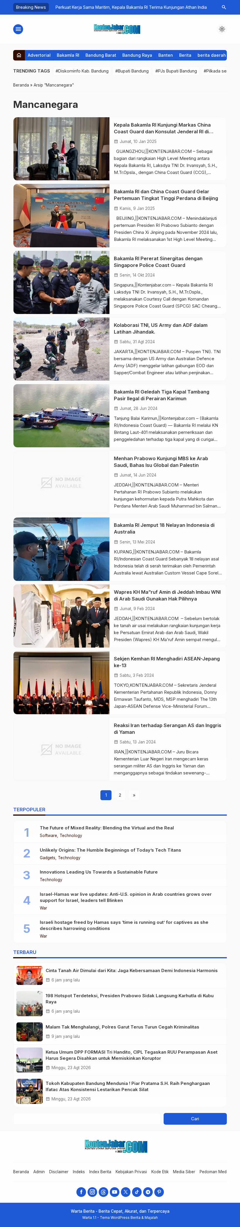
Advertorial (39, 55)
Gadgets (47, 858)
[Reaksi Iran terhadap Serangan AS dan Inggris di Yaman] (61, 749)
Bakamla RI (68, 55)
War (43, 908)
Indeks (79, 1171)
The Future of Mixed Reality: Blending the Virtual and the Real (107, 828)
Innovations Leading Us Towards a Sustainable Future (99, 872)
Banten (165, 55)
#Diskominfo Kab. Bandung (82, 70)
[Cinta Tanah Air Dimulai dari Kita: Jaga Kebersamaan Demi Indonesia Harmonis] (29, 975)
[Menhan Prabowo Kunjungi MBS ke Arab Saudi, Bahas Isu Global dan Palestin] (61, 482)
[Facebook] (81, 1192)
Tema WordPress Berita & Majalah (129, 1217)
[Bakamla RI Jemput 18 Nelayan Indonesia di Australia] (61, 549)
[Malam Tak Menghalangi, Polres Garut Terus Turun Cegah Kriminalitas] (29, 1031)
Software (48, 836)
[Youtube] (114, 1192)
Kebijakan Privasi (131, 1171)
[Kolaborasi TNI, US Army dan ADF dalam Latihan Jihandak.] (61, 349)
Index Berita (100, 1171)
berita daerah (212, 55)
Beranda (21, 1171)
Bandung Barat (100, 55)
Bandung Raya (137, 55)
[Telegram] (148, 1192)
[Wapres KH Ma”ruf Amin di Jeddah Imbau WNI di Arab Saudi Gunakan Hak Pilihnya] (61, 616)
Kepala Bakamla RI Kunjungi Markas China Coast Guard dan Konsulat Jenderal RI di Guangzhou (162, 131)
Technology (71, 836)
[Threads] (103, 1192)
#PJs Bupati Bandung (176, 70)
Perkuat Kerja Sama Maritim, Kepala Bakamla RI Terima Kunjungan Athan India (127, 7)
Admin (39, 1171)
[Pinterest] (159, 1192)
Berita (185, 55)
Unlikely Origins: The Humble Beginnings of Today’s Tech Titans (110, 850)
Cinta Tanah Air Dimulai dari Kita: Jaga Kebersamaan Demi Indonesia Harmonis (132, 970)
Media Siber (184, 1171)
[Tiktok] (137, 1192)
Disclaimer (58, 1171)
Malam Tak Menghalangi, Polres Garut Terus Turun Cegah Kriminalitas (122, 1027)
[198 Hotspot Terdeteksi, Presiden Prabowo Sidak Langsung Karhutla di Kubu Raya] (29, 1003)
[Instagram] (92, 1192)
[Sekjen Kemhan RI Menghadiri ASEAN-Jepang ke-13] (61, 682)
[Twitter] (126, 1192)
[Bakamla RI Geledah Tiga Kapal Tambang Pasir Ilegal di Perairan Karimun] (61, 415)
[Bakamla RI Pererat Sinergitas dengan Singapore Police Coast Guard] (61, 282)
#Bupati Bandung (132, 70)
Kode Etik (160, 1171)
